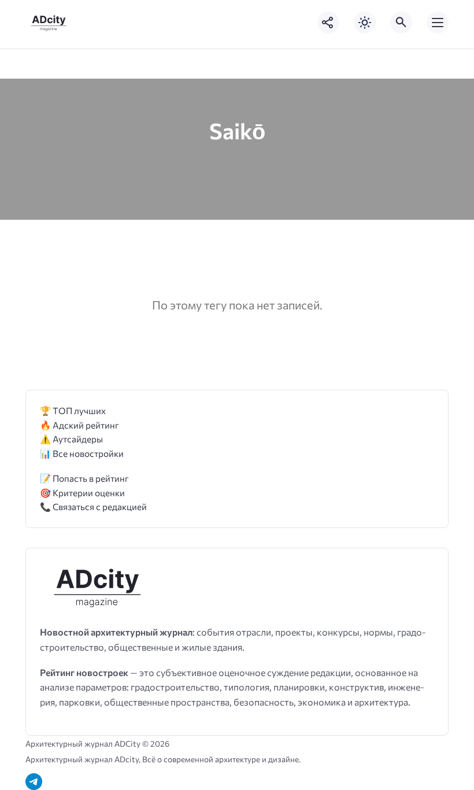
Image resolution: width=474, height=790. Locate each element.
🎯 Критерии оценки (82, 492)
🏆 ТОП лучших (73, 410)
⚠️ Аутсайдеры (71, 438)
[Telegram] (33, 781)
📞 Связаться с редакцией (93, 506)
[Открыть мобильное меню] (438, 23)
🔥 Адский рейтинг (79, 424)
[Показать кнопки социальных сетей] (328, 23)
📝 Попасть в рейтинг (84, 477)
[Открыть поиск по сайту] (401, 23)
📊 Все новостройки (82, 453)
